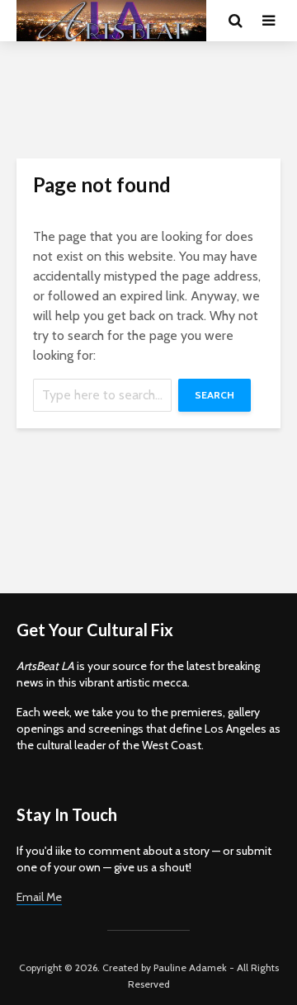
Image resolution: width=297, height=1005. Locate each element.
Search (214, 395)
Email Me (39, 896)
